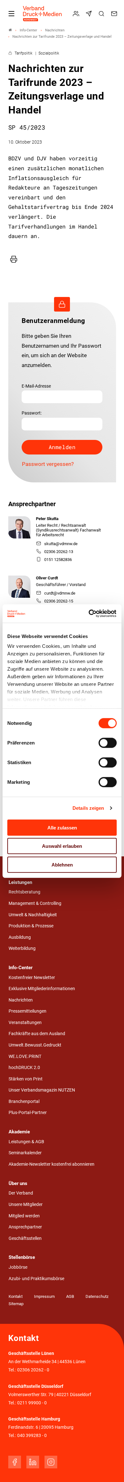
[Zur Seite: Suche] (102, 13)
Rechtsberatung (24, 892)
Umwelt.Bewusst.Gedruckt (35, 1045)
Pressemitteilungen (27, 1011)
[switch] (108, 743)
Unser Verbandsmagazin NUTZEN (42, 1090)
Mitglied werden (24, 1216)
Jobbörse (18, 1267)
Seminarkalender (25, 1153)
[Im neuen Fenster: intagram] (51, 1462)
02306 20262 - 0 (33, 1370)
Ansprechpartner (25, 1227)
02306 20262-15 (58, 601)
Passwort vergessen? (48, 464)
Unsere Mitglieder (26, 1204)
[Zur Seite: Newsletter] (89, 13)
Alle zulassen (62, 827)
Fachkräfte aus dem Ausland (37, 1033)
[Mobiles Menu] (11, 13)
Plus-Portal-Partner (28, 1112)
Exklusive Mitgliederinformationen (42, 988)
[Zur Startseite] (43, 14)
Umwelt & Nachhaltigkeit (33, 915)
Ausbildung (20, 937)
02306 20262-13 (58, 551)
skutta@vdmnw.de (61, 543)
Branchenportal (24, 1101)
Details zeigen (88, 808)
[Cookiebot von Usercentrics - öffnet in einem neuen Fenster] (89, 613)
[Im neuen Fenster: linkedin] (32, 1462)
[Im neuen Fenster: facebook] (14, 1462)
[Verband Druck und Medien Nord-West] (10, 30)
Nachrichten (21, 1000)
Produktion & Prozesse (31, 926)
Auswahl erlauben (62, 846)
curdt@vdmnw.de (59, 593)
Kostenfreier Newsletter (32, 977)
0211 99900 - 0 (32, 1403)
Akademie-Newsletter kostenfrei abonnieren (51, 1164)
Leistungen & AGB (26, 1141)
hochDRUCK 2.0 (24, 1067)
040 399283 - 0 (32, 1435)
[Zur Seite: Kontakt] (115, 13)
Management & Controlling (35, 903)
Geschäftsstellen (25, 1238)
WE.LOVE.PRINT (25, 1056)
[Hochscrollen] (110, 1468)
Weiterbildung (22, 948)
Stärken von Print (26, 1079)
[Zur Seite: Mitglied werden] (76, 13)
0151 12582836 (58, 559)
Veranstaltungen (25, 1022)
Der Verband (21, 1193)
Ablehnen (62, 864)
